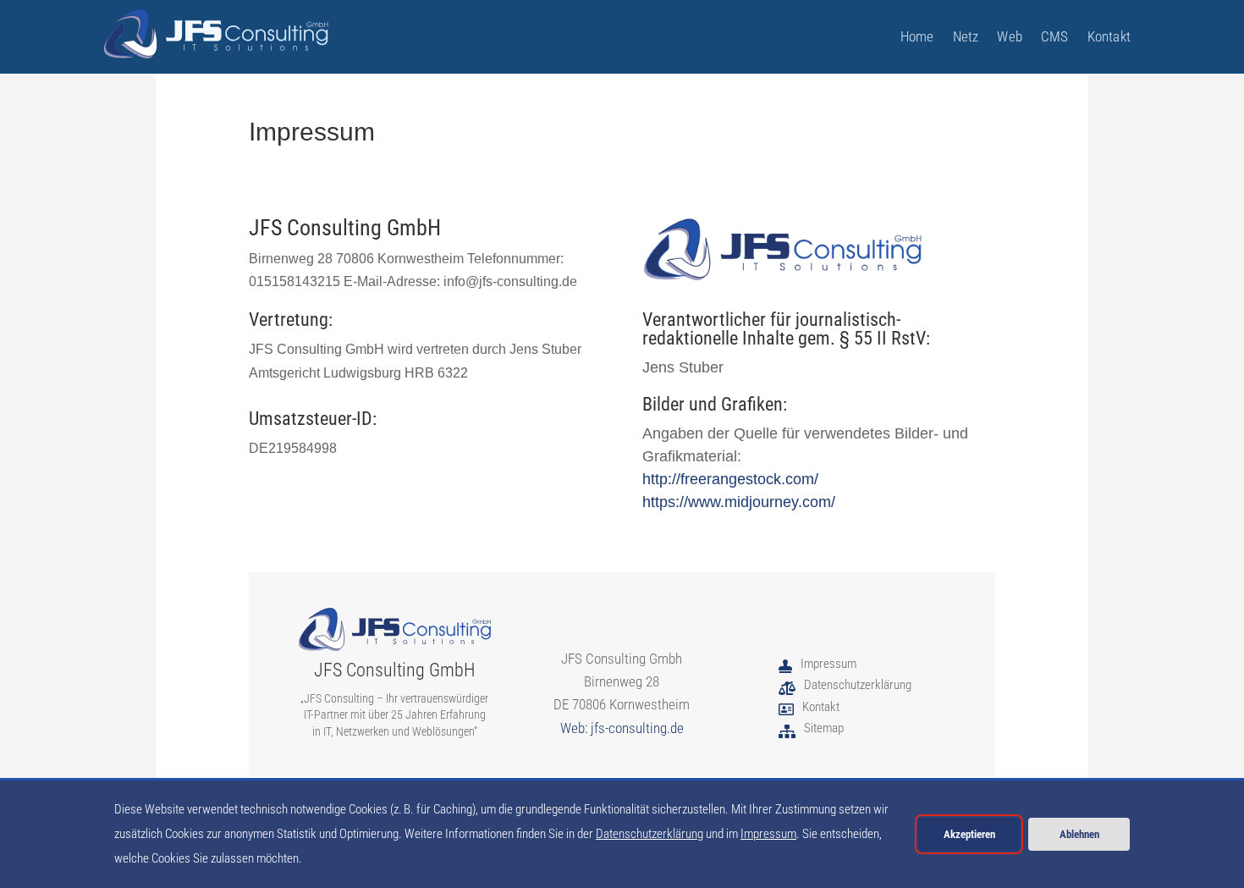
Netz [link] (966, 37)
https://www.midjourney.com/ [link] (738, 502)
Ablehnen (1079, 834)
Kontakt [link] (1109, 37)
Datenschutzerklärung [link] (649, 833)
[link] (216, 33)
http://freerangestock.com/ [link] (730, 479)
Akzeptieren (969, 834)
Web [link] (1009, 37)
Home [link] (917, 37)
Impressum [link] (768, 833)
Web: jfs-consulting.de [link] (622, 728)
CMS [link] (1055, 37)
